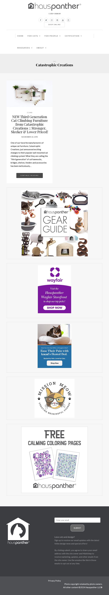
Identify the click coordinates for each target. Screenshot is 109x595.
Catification (72, 36)
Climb (29, 112)
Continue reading (29, 175)
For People (51, 36)
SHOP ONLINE (54, 24)
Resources (23, 48)
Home (20, 36)
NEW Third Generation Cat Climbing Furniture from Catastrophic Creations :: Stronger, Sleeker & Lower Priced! (29, 124)
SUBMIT (77, 528)
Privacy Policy (54, 580)
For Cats (33, 36)
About (40, 48)
